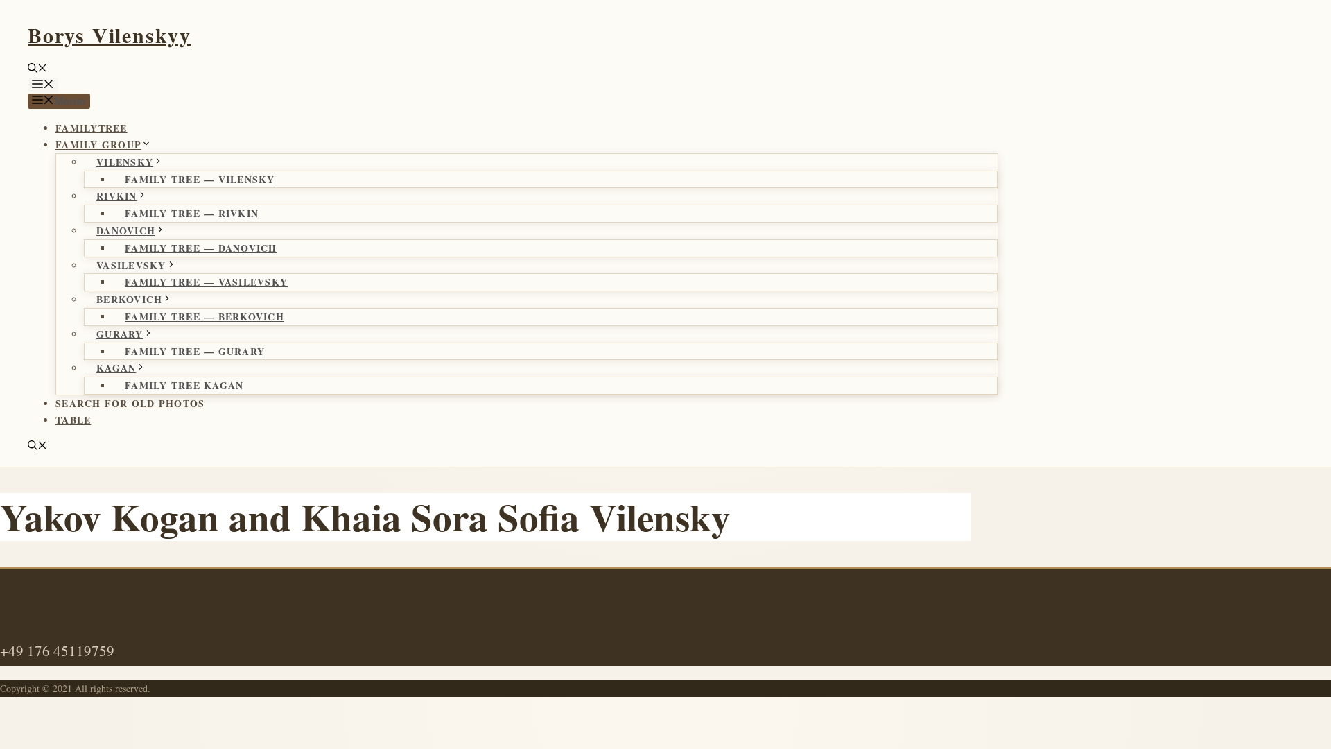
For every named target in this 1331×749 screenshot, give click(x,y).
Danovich (125, 230)
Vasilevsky (131, 265)
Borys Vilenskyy (109, 34)
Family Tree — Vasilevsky (206, 282)
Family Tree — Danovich (201, 248)
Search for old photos (130, 403)
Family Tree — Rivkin (192, 213)
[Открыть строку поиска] (37, 69)
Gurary (119, 334)
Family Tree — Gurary (195, 351)
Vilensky (124, 162)
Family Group (98, 144)
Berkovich (129, 299)
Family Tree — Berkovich (204, 316)
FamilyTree (91, 128)
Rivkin (116, 196)
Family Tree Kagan (184, 385)
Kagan (116, 368)
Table (73, 420)
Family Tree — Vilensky (200, 179)
